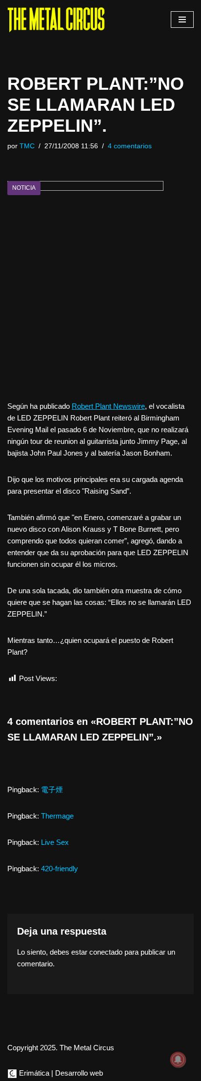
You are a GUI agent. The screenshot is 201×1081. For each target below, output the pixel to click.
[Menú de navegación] (182, 19)
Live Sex (55, 842)
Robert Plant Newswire (108, 406)
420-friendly (59, 868)
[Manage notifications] (178, 1059)
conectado (105, 952)
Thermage (57, 816)
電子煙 (52, 789)
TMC (27, 146)
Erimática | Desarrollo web (60, 1073)
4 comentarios (130, 146)
